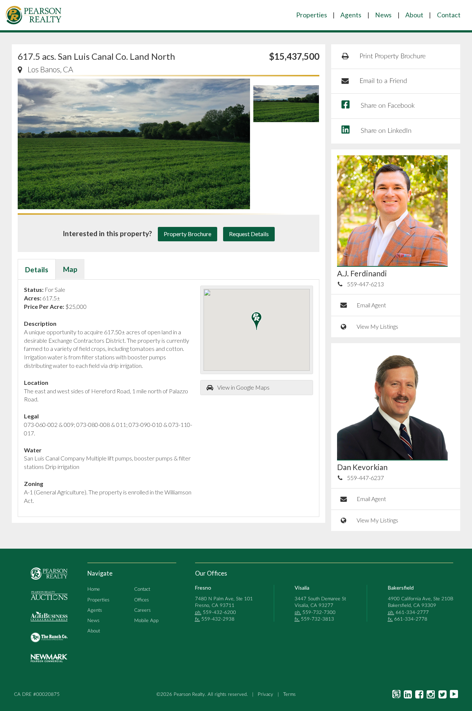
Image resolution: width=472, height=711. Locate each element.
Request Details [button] (249, 233)
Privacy (265, 694)
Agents (350, 15)
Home (93, 589)
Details (36, 269)
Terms (289, 694)
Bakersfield (401, 587)
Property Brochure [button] (187, 233)
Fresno (203, 587)
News (383, 15)
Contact (449, 15)
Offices (141, 600)
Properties (311, 15)
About (414, 15)
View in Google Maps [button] (243, 387)
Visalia (302, 587)
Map (70, 269)
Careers (142, 610)
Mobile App (146, 620)
